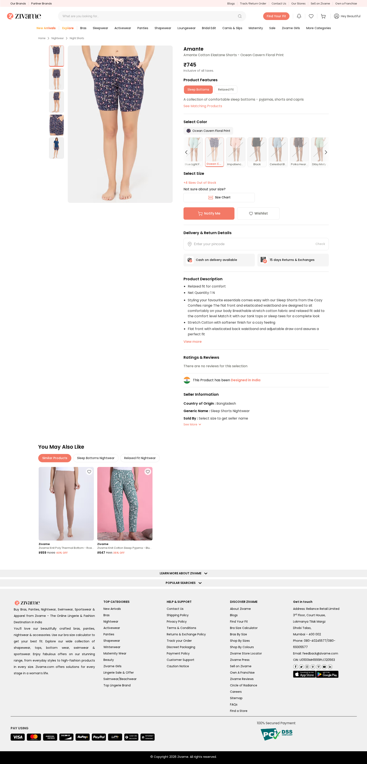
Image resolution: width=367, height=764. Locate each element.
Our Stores (298, 3)
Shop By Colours (242, 647)
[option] (56, 56)
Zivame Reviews (242, 679)
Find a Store (238, 711)
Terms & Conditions (181, 628)
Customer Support (180, 660)
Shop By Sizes (240, 641)
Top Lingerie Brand (117, 685)
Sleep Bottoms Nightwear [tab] (95, 458)
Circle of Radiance (243, 685)
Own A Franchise (242, 672)
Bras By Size (238, 634)
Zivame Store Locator (246, 653)
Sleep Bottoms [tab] (198, 89)
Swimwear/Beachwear (120, 679)
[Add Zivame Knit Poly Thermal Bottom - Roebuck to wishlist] (89, 471)
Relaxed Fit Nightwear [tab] (140, 458)
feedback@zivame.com (320, 653)
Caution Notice (178, 666)
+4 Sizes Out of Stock (200, 183)
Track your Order (179, 641)
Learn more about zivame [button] (181, 573)
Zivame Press (240, 660)
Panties (108, 634)
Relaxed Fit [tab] (226, 89)
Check (320, 244)
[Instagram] (306, 666)
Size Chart (222, 197)
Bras (106, 615)
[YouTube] (324, 666)
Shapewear (111, 641)
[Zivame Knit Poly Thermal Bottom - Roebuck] (66, 504)
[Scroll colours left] (188, 152)
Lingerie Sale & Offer (118, 672)
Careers (236, 692)
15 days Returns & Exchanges (292, 260)
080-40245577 (315, 641)
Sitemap (236, 698)
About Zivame (240, 609)
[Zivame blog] (318, 666)
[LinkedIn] (329, 666)
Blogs (231, 3)
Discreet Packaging (181, 647)
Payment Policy (178, 653)
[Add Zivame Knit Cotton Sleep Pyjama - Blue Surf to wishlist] (147, 471)
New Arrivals (112, 609)
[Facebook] (295, 666)
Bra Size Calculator (244, 628)
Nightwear (57, 38)
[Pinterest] (312, 666)
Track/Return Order (253, 3)
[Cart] (324, 16)
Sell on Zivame (320, 3)
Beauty (108, 660)
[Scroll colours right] (324, 152)
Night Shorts (77, 38)
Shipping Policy (178, 615)
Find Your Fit (239, 621)
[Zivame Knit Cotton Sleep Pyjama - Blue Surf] (124, 504)
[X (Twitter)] (301, 666)
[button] (240, 16)
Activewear (111, 628)
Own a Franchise (346, 3)
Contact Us (279, 3)
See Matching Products (203, 106)
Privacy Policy (177, 621)
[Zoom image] (120, 124)
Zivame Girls (112, 666)
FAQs (233, 704)
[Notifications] (299, 16)
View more (193, 341)
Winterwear (111, 647)
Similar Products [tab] (54, 458)
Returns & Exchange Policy (186, 634)
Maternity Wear (114, 653)
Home (41, 38)
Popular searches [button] (182, 583)
